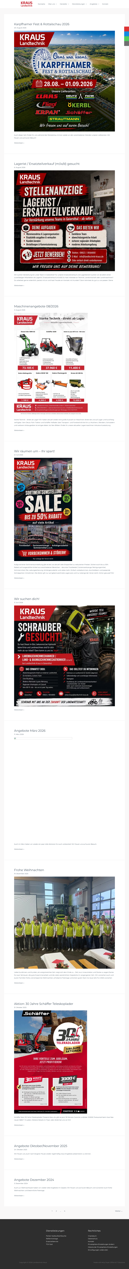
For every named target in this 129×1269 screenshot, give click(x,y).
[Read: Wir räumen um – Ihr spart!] (43, 509)
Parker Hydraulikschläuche (56, 1236)
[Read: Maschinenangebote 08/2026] (51, 364)
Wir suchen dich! (26, 599)
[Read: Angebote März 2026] (43, 789)
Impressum (92, 1236)
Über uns (51, 4)
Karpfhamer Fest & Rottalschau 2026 (41, 24)
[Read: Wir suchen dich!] (64, 656)
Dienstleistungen (78, 4)
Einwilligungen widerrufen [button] (98, 1250)
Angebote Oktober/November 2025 (40, 1146)
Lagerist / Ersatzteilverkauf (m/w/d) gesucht (47, 164)
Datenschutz (93, 1239)
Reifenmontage (52, 1239)
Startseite (41, 4)
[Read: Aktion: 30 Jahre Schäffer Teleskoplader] (50, 1062)
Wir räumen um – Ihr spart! (34, 451)
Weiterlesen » (19, 143)
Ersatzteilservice (52, 1241)
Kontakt (105, 4)
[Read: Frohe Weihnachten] (64, 922)
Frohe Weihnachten (29, 870)
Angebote (93, 4)
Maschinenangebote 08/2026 (36, 306)
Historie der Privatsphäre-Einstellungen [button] (103, 1247)
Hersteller (63, 4)
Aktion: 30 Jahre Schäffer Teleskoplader (43, 1004)
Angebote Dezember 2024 (34, 1180)
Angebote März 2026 (29, 731)
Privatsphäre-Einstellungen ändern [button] (101, 1244)
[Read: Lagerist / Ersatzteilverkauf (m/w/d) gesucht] (64, 221)
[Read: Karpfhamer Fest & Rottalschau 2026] (64, 81)
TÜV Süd (49, 1244)
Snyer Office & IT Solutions (115, 1262)
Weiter (119, 1211)
